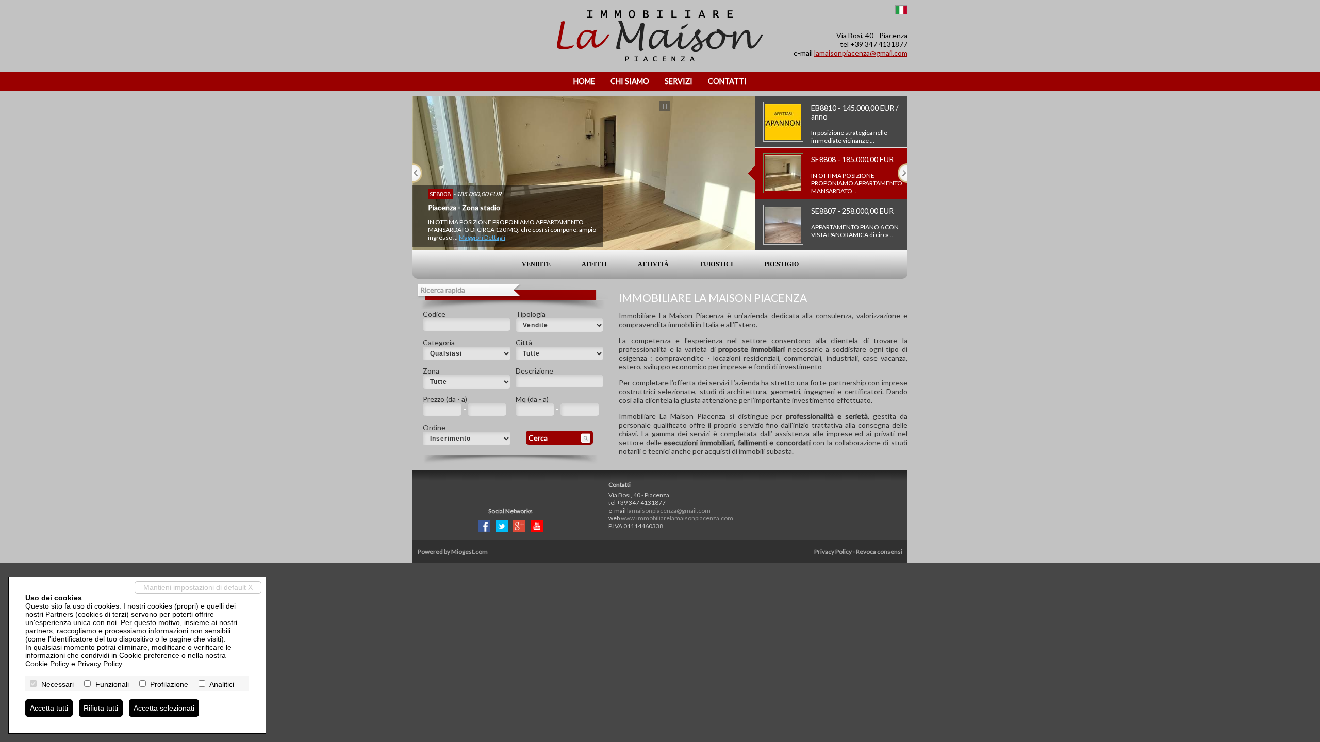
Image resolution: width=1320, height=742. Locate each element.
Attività (653, 264)
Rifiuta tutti (101, 708)
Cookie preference (149, 655)
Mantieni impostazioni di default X (198, 587)
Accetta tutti (49, 708)
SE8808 (441, 194)
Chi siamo (629, 81)
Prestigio (781, 264)
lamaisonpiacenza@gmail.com (861, 52)
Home (584, 81)
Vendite (536, 264)
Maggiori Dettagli (482, 237)
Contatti (727, 81)
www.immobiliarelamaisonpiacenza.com (677, 518)
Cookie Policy (47, 664)
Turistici (716, 264)
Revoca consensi (879, 551)
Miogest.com (469, 551)
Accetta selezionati (164, 708)
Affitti (594, 264)
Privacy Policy (833, 551)
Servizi (678, 81)
